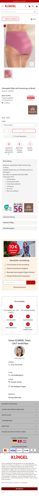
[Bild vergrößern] (32, 64)
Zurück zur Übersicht (11, 19)
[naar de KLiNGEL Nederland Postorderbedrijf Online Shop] (24, 441)
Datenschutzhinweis (19, 287)
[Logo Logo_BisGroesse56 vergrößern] (18, 207)
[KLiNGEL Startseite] (10, 6)
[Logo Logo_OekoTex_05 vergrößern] (7, 208)
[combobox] (19, 12)
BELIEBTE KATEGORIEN (9, 404)
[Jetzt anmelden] (30, 282)
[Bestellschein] (33, 6)
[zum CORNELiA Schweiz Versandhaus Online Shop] (20, 441)
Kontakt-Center (16, 382)
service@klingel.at (17, 375)
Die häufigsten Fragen (18, 387)
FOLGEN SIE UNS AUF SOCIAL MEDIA (14, 432)
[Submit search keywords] (34, 12)
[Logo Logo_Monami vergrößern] (32, 109)
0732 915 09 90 (16, 365)
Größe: (4, 121)
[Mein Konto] (25, 6)
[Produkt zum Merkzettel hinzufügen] (24, 131)
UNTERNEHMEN (7, 420)
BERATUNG (5, 426)
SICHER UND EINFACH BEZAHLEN (13, 409)
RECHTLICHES (6, 415)
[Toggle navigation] (3, 6)
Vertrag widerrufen (14, 398)
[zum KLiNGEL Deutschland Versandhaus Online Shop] (15, 441)
